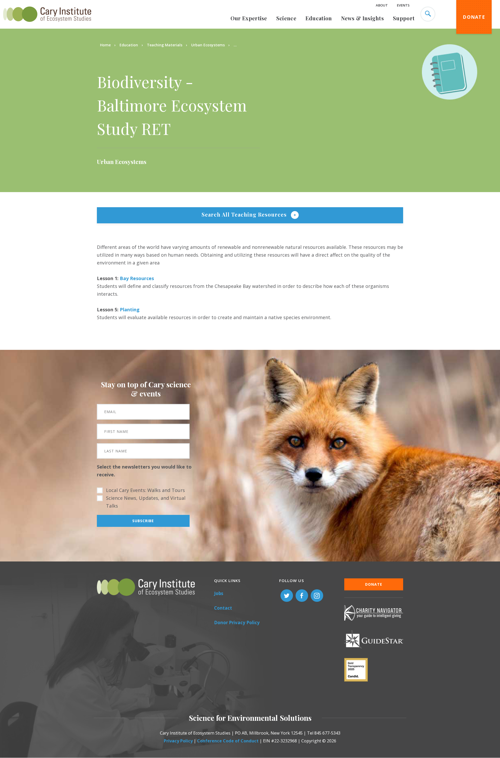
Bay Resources (137, 278)
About (382, 5)
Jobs (218, 593)
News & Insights (362, 18)
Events (403, 5)
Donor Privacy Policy (237, 623)
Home (105, 44)
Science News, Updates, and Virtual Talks (145, 502)
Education (318, 18)
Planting (130, 309)
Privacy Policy (178, 741)
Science (286, 18)
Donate (474, 17)
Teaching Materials (164, 44)
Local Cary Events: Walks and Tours (145, 490)
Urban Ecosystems (208, 44)
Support (404, 18)
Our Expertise (248, 18)
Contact (223, 608)
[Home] (47, 25)
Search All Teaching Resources (245, 214)
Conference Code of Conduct (228, 741)
